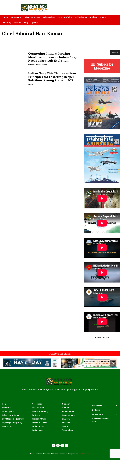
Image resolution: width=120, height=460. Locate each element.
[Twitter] (62, 445)
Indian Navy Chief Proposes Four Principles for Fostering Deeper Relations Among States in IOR (52, 76)
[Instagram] (58, 445)
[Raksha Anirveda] (40, 7)
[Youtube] (66, 445)
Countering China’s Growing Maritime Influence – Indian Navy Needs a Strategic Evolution (52, 56)
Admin (30, 84)
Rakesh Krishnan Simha (37, 65)
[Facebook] (53, 445)
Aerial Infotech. (84, 454)
